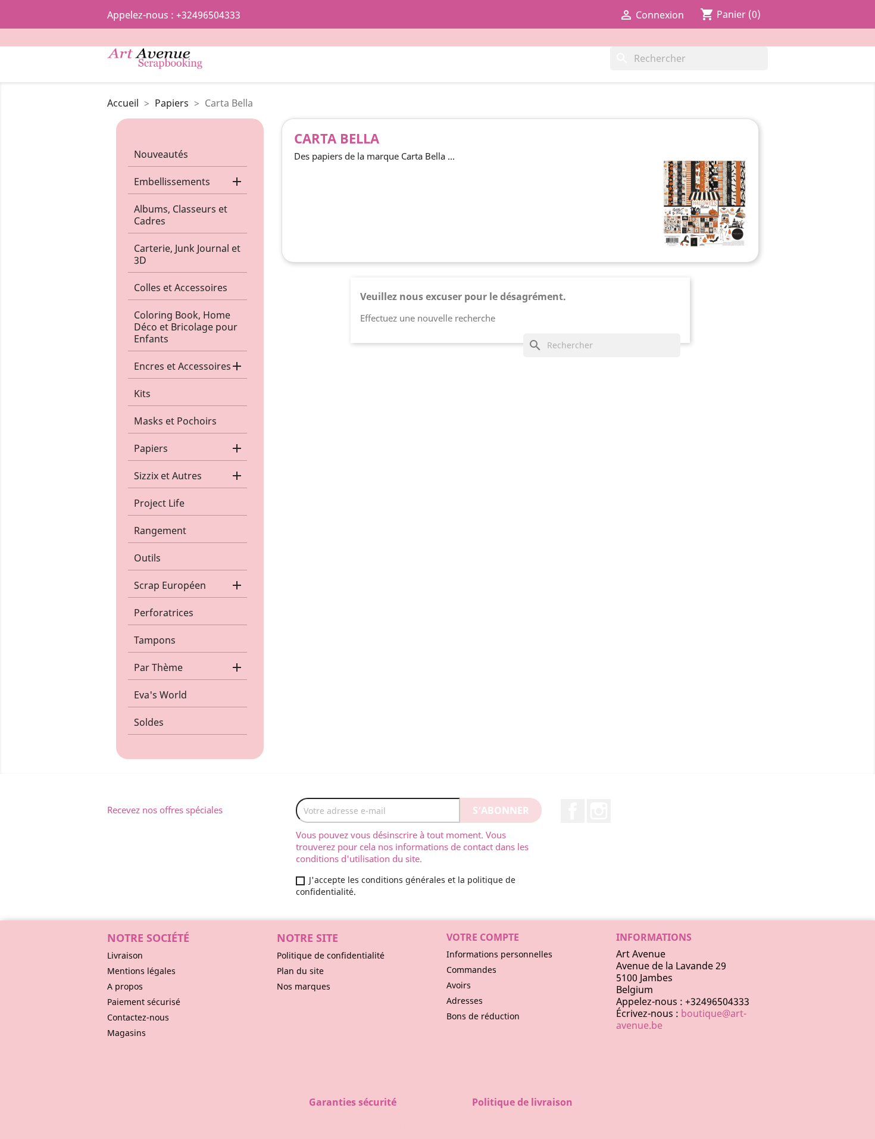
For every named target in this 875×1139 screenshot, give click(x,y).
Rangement (160, 530)
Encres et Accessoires (182, 366)
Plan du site (300, 970)
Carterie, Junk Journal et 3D (187, 254)
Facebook (573, 811)
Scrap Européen (170, 585)
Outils (147, 557)
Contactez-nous (138, 1017)
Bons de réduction (483, 1016)
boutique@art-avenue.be (681, 1019)
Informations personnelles (499, 954)
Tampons (155, 640)
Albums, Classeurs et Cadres (180, 214)
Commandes (471, 969)
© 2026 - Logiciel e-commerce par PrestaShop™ (438, 1123)
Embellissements (172, 181)
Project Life (159, 503)
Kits (142, 393)
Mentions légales (141, 970)
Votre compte (482, 937)
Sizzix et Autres (168, 475)
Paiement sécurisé (143, 1001)
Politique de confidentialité (331, 955)
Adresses (464, 1000)
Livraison (125, 955)
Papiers (151, 448)
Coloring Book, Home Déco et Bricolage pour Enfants (186, 326)
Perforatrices (163, 612)
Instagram (599, 811)
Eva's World (160, 694)
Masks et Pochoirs (175, 420)
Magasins (126, 1032)
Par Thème (158, 667)
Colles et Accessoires (180, 287)
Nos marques (303, 986)
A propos (125, 986)
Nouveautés (161, 154)
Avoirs (458, 985)
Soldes (149, 722)
